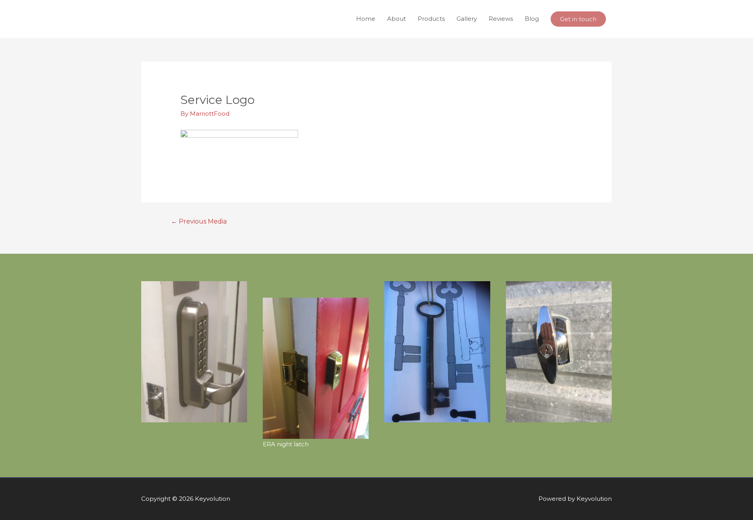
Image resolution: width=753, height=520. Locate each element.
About (396, 18)
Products (431, 18)
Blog (532, 18)
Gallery (467, 18)
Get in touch (578, 19)
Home (365, 18)
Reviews (501, 18)
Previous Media (199, 221)
